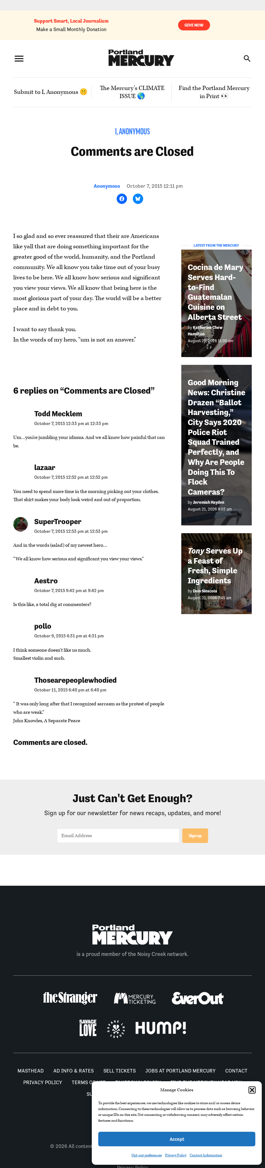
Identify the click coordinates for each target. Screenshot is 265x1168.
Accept (177, 1139)
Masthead (30, 1070)
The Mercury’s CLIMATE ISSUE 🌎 (132, 92)
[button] (252, 1090)
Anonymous (107, 186)
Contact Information (206, 1155)
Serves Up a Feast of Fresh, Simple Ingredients (215, 565)
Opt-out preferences (147, 1155)
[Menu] (19, 58)
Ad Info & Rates (73, 1070)
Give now (194, 25)
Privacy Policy (175, 1155)
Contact (236, 1070)
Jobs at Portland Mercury (180, 1070)
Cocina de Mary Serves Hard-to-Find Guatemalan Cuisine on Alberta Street (215, 292)
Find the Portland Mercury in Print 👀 (214, 92)
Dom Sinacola (205, 591)
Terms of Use (89, 1082)
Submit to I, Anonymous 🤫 (51, 92)
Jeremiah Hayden (208, 502)
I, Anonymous (132, 132)
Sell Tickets (119, 1070)
